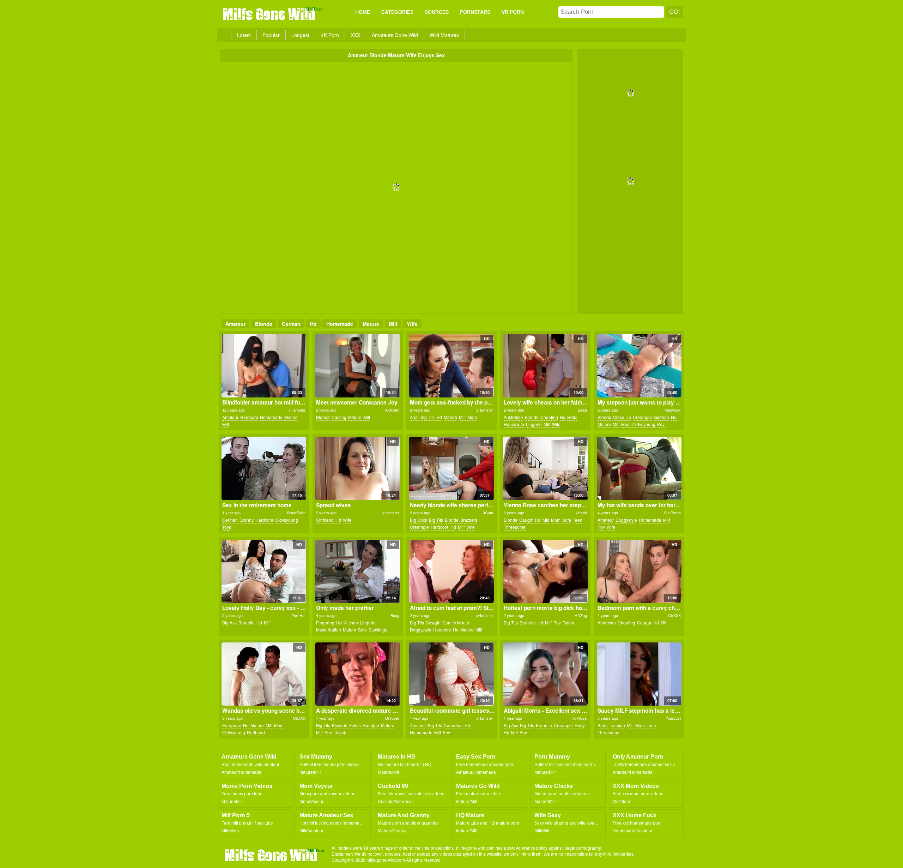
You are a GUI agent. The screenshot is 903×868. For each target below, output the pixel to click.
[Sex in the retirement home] (264, 468)
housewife (514, 424)
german (291, 323)
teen (577, 520)
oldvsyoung (643, 424)
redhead (256, 732)
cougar (644, 622)
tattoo (568, 622)
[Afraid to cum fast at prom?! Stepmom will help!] (451, 571)
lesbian (617, 725)
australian (513, 417)
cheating (549, 417)
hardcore (249, 417)
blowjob (339, 725)
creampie (642, 417)
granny (247, 520)
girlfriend (325, 520)
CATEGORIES (397, 12)
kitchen (351, 622)
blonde (263, 323)
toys (226, 527)
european (231, 725)
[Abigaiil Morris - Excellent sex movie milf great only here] (545, 674)
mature (371, 323)
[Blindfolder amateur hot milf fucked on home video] (264, 365)
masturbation (328, 630)
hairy (580, 725)
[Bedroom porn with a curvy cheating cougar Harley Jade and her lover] (639, 571)
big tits (427, 417)
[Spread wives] (357, 468)
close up (622, 417)
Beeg (582, 410)
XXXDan (392, 410)
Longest (300, 34)
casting (339, 417)
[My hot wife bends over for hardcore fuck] (639, 468)
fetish (355, 725)
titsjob (340, 732)
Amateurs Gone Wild (395, 34)
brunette (246, 622)
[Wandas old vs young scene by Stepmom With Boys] (264, 674)
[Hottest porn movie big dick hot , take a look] (545, 571)
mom (472, 417)
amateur (235, 323)
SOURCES (437, 12)
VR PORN (513, 12)
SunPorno (672, 512)
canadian (453, 725)
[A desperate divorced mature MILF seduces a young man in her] (357, 674)
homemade (339, 323)
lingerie (534, 424)
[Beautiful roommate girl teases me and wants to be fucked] (451, 674)
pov (661, 424)
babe (603, 725)
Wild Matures (444, 34)
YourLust (673, 718)
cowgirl (433, 622)
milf (393, 323)
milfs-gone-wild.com (272, 855)
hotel (572, 417)
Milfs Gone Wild (270, 14)
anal (414, 417)
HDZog (581, 615)
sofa (566, 520)
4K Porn (330, 34)
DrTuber (392, 718)
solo (362, 630)
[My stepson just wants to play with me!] (639, 365)
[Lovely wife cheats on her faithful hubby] (545, 365)
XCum (488, 512)
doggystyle (626, 520)
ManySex (673, 410)
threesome (515, 527)
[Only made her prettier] (357, 571)
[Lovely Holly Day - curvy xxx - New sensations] (264, 571)
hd (313, 323)
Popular (271, 34)
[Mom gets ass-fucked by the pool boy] (451, 365)
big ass (229, 622)
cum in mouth (455, 622)
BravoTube (296, 512)
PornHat (298, 615)
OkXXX (674, 615)
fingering (325, 622)
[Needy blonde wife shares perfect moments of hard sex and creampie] (451, 468)
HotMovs (579, 718)
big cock (418, 520)
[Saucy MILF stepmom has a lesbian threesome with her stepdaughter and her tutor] (639, 674)
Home (362, 12)
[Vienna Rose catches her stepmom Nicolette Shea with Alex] (545, 468)
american (607, 622)
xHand (581, 512)
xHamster (297, 410)
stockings (378, 630)
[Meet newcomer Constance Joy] (357, 365)
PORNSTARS (475, 12)
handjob (371, 725)
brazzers (468, 520)
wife (412, 323)
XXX (355, 34)
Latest (244, 34)
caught (526, 520)
